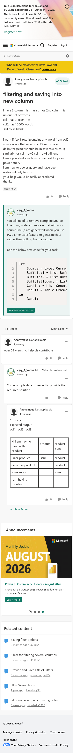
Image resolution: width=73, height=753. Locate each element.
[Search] (42, 45)
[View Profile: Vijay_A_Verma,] (11, 212)
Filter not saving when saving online (35, 700)
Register (52, 45)
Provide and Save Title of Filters (32, 670)
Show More (20, 509)
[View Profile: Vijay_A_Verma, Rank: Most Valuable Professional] (11, 372)
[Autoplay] (30, 612)
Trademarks (10, 739)
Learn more (49, 69)
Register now (13, 32)
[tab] (35, 612)
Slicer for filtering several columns (34, 655)
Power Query (13, 55)
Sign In (64, 45)
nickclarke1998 (36, 705)
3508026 (35, 660)
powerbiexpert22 (40, 675)
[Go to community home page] (24, 45)
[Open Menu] (67, 56)
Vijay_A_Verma (25, 210)
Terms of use (57, 732)
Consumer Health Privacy (54, 745)
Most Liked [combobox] (59, 329)
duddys (34, 645)
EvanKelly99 (33, 690)
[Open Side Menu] (5, 45)
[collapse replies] (36, 336)
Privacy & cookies (36, 732)
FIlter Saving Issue (23, 685)
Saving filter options (24, 640)
